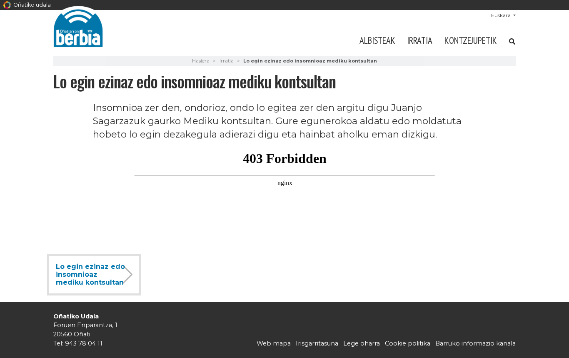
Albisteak (377, 40)
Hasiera (201, 61)
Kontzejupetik (470, 40)
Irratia (419, 40)
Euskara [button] (501, 15)
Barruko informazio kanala (475, 343)
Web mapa (274, 343)
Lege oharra (361, 343)
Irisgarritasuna (317, 343)
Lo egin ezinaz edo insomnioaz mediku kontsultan (90, 274)
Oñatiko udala (31, 5)
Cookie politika (407, 343)
